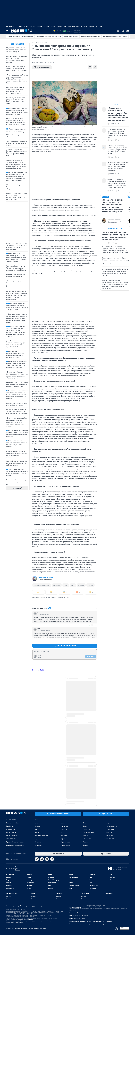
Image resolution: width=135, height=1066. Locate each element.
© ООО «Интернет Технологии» (38, 798)
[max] (47, 729)
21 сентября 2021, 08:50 (39, 62)
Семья (85, 715)
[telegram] (37, 729)
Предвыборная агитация (15, 712)
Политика (86, 699)
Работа (85, 706)
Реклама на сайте (12, 693)
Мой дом (63, 706)
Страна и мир (110, 699)
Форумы (39, 26)
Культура (63, 699)
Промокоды (92, 26)
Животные (38, 712)
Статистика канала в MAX (15, 715)
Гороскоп (67, 26)
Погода (32, 26)
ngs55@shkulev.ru (28, 789)
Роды (65, 585)
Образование (65, 715)
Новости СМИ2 (38, 670)
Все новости (17, 44)
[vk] (42, 729)
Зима (62, 693)
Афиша (59, 26)
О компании (10, 699)
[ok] (52, 729)
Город (37, 702)
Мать (72, 585)
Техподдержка (11, 709)
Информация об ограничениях (77, 783)
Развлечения (87, 709)
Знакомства (23, 26)
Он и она (86, 693)
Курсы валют (77, 26)
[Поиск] (118, 31)
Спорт (107, 693)
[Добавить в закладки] (90, 67)
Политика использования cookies (78, 785)
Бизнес (37, 696)
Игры (100, 26)
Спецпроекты (110, 709)
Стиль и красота (111, 696)
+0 (89, 625)
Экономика (109, 706)
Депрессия (56, 585)
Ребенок (90, 585)
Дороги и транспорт (42, 706)
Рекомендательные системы (77, 788)
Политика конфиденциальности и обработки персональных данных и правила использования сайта (97, 794)
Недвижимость (11, 26)
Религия (86, 712)
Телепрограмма (50, 26)
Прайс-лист (10, 696)
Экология (108, 702)
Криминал (64, 696)
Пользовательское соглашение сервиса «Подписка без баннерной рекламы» (90, 791)
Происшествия (88, 702)
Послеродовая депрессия (41, 585)
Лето (62, 702)
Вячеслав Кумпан (46, 577)
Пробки (68, 31)
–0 (95, 625)
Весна (37, 699)
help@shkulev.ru (19, 792)
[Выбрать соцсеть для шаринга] (95, 67)
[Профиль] (127, 31)
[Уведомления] (122, 31)
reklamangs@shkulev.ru (75, 777)
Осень (85, 696)
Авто (36, 693)
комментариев (43, 67)
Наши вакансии (11, 706)
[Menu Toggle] (7, 31)
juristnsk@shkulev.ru (51, 791)
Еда (36, 709)
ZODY (85, 26)
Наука (62, 709)
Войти (39, 657)
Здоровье (81, 585)
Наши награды (11, 702)
